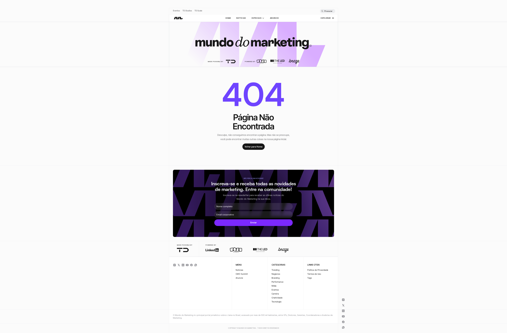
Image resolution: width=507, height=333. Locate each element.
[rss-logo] (191, 265)
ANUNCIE (274, 18)
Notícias (239, 270)
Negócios (276, 274)
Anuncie (239, 278)
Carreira (275, 293)
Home (228, 18)
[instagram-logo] (174, 265)
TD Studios (187, 10)
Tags (309, 278)
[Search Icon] (327, 11)
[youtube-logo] (187, 265)
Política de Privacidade (317, 270)
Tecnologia (276, 301)
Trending (276, 270)
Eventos (176, 10)
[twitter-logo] (178, 265)
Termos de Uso (314, 274)
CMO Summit (242, 274)
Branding (276, 278)
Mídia (274, 286)
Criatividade (277, 297)
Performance (277, 282)
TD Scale (198, 10)
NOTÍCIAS (241, 18)
